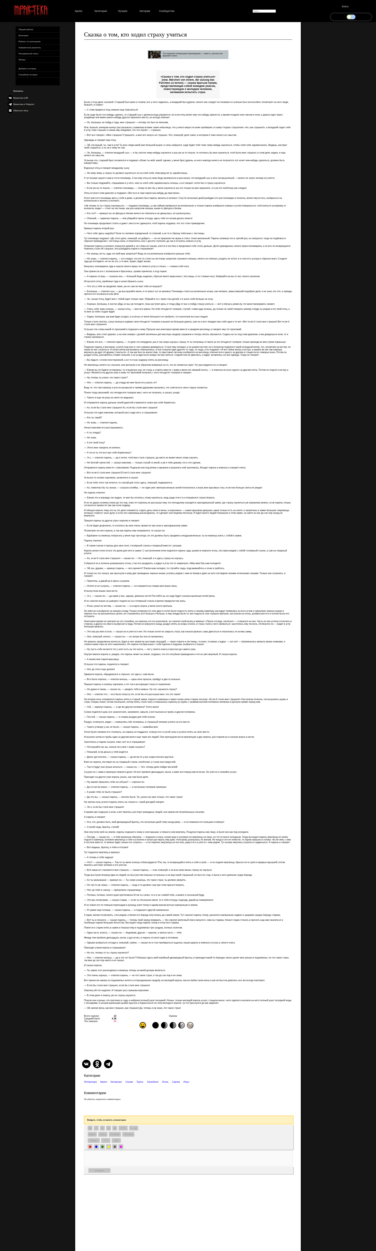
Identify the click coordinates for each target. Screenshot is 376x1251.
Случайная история (28, 74)
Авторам (144, 11)
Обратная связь (20, 110)
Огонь (165, 1082)
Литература (90, 1082)
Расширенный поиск (28, 53)
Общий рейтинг (26, 29)
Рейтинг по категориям (30, 41)
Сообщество (166, 11)
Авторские (116, 1082)
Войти (345, 6)
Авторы (22, 59)
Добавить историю (27, 68)
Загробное (152, 1082)
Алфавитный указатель (30, 47)
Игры (186, 1082)
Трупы (139, 1082)
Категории (100, 11)
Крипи (78, 11)
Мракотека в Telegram (23, 104)
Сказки (129, 1082)
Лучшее (122, 11)
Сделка (176, 1082)
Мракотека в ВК (20, 98)
